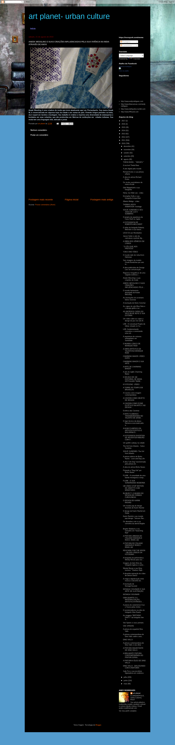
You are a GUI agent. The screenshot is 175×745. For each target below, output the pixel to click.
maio (126, 684)
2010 (124, 143)
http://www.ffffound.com (129, 112)
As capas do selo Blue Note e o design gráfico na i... (134, 307)
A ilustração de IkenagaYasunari (130, 585)
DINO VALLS (128, 640)
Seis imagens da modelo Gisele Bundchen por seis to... (133, 262)
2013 (124, 134)
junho (126, 680)
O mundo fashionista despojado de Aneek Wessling (131, 292)
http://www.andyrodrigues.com (132, 101)
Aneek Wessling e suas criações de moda (132, 279)
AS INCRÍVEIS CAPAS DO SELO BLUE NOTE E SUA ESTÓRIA (134, 313)
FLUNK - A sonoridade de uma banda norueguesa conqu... (134, 477)
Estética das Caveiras (131, 411)
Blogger (98, 725)
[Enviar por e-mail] (62, 123)
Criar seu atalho (124, 71)
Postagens (126, 42)
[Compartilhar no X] (67, 123)
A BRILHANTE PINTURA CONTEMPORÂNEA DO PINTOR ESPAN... (133, 655)
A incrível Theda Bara (131, 165)
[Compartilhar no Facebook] (69, 123)
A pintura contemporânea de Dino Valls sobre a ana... (133, 635)
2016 (124, 124)
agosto (126, 159)
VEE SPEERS (128, 626)
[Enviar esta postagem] (57, 124)
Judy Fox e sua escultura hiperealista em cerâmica (133, 672)
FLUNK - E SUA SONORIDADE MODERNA (134, 482)
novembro (127, 150)
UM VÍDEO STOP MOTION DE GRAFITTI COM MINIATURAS (133, 488)
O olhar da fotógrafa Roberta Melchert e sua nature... (133, 229)
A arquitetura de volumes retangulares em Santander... (132, 338)
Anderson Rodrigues (125, 66)
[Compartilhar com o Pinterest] (72, 123)
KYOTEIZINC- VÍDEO (131, 384)
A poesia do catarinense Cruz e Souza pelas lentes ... (134, 606)
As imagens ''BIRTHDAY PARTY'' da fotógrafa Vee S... (133, 617)
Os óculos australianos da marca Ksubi (132, 183)
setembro (127, 156)
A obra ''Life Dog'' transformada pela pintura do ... (134, 463)
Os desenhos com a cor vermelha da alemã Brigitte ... (134, 523)
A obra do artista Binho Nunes (134, 467)
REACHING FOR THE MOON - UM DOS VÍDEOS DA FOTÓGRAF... (134, 552)
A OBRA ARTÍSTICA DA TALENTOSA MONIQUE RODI (133, 351)
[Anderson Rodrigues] (120, 69)
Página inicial (71, 199)
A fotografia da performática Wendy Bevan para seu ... (133, 559)
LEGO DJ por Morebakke (132, 233)
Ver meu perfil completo (127, 711)
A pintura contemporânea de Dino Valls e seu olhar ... (133, 644)
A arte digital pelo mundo (132, 169)
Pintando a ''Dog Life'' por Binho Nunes (132, 471)
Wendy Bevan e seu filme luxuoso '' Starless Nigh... (133, 569)
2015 (124, 127)
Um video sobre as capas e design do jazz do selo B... (134, 320)
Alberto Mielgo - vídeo (131, 201)
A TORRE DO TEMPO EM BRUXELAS (133, 389)
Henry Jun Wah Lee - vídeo (133, 193)
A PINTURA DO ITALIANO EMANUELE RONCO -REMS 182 (133, 545)
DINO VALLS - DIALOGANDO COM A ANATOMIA (134, 667)
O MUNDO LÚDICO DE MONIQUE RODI (131, 345)
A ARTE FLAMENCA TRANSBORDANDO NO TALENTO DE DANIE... (133, 416)
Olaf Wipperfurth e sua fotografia (131, 189)
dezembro (127, 146)
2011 (124, 140)
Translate (136, 59)
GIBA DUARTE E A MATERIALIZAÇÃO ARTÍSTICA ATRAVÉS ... (133, 600)
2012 (124, 137)
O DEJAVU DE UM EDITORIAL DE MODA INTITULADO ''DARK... (132, 379)
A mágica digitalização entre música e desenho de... (133, 580)
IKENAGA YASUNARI (131, 594)
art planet (136, 693)
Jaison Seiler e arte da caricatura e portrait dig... (133, 237)
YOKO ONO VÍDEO (130, 252)
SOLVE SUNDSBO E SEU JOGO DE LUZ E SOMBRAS (133, 212)
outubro (127, 153)
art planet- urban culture (69, 16)
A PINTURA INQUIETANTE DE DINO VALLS (133, 649)
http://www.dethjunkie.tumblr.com (133, 109)
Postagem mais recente (41, 199)
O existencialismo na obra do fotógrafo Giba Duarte (134, 611)
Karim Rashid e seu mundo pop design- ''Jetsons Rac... (134, 517)
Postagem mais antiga (101, 199)
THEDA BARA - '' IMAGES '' (133, 162)
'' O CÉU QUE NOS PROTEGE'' (130, 248)
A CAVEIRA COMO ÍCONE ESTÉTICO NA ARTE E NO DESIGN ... (134, 405)
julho (126, 677)
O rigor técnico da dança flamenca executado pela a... (133, 423)
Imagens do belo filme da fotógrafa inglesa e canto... (134, 564)
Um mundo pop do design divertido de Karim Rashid (133, 507)
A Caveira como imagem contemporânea (132, 394)
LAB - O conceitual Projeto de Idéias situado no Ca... (134, 325)
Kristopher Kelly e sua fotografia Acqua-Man (132, 197)
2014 (124, 130)
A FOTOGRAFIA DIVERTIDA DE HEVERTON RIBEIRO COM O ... (134, 438)
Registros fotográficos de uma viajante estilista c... (134, 274)
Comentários (127, 45)
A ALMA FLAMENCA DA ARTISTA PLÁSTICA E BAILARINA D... (132, 430)
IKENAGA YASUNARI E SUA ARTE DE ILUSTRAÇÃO (134, 590)
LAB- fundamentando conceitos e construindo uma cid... (133, 331)
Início (33, 29)
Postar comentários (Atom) (45, 205)
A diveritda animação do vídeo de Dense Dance (134, 575)
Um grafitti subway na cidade (134, 443)
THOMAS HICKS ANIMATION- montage (132, 206)
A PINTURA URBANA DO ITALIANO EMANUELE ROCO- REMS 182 (132, 538)
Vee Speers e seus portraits (133, 623)
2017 (124, 121)
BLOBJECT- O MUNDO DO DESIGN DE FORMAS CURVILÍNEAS (133, 495)
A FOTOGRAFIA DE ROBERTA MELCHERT (132, 223)
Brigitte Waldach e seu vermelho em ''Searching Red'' (133, 531)
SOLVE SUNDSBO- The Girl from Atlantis (133, 452)
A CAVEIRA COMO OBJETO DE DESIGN (134, 399)
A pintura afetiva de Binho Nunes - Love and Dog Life (134, 458)
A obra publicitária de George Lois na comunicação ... (133, 269)
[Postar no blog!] (64, 123)
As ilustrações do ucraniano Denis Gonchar (133, 299)
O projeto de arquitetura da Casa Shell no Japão (133, 218)
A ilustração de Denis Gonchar (134, 303)
